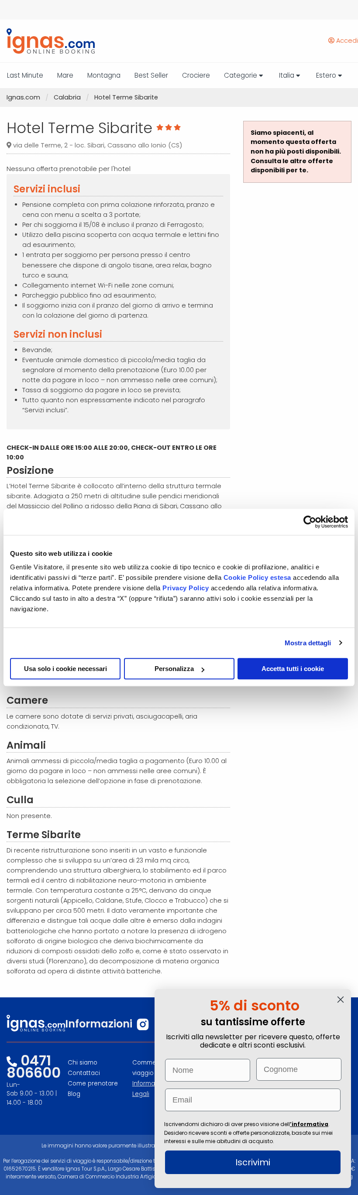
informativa (310, 1124)
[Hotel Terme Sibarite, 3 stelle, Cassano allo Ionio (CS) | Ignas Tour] (47, 41)
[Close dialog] (341, 1000)
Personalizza (174, 668)
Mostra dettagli (308, 643)
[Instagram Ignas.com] (143, 1024)
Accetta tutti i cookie (293, 668)
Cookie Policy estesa (257, 577)
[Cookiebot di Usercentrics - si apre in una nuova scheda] (310, 521)
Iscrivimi (252, 1162)
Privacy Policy (186, 588)
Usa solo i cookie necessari (65, 668)
